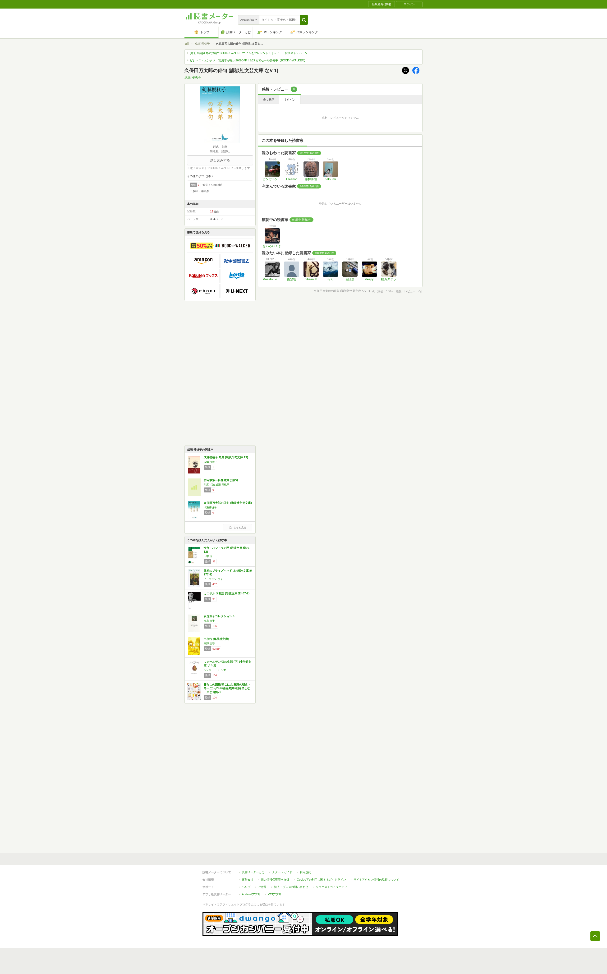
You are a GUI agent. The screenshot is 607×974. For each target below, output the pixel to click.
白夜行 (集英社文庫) (216, 639)
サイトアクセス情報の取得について (376, 879)
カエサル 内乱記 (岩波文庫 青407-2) (226, 593)
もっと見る (239, 527)
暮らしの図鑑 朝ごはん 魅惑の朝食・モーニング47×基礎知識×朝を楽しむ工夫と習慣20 (227, 688)
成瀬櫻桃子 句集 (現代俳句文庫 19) (226, 457)
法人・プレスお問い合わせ (291, 887)
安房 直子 (209, 620)
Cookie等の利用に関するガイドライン (321, 879)
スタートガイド (282, 872)
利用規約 (305, 872)
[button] (304, 20)
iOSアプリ (274, 894)
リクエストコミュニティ (331, 887)
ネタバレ (289, 99)
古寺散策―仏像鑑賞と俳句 (221, 480)
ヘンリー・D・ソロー (216, 670)
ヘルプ (246, 887)
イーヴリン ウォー (214, 579)
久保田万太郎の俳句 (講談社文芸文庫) (228, 503)
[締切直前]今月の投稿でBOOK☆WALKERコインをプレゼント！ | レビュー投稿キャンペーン (249, 53)
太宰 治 (208, 556)
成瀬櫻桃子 (210, 507)
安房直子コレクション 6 (219, 616)
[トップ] (186, 44)
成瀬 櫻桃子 (202, 43)
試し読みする (220, 160)
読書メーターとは (253, 872)
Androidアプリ (251, 894)
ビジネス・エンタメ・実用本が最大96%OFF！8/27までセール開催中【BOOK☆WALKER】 (248, 60)
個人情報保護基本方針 (275, 879)
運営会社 (247, 879)
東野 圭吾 (209, 643)
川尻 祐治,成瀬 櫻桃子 (216, 484)
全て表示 (268, 99)
